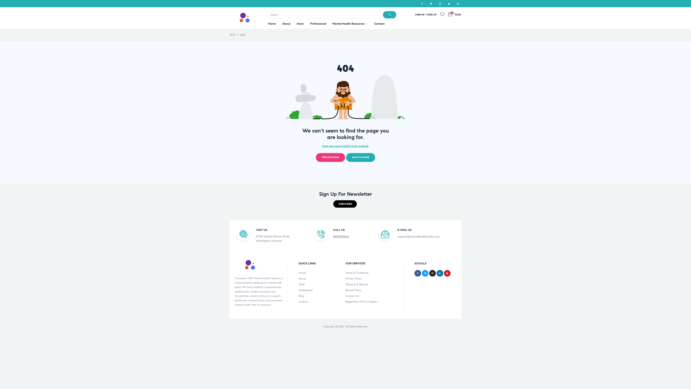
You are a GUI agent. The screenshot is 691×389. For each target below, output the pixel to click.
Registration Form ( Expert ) (362, 301)
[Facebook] (422, 3)
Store (302, 284)
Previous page (330, 157)
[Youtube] (449, 3)
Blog (301, 296)
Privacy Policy (354, 278)
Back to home (360, 157)
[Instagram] (440, 3)
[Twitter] (431, 3)
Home (302, 272)
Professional (306, 290)
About (302, 278)
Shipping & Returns (357, 284)
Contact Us (352, 296)
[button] (345, 204)
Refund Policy (354, 290)
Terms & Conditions (357, 272)
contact (303, 301)
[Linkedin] (458, 3)
